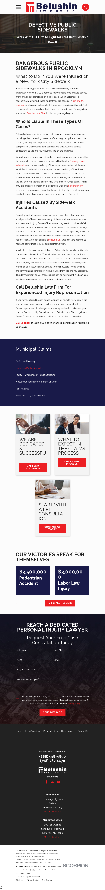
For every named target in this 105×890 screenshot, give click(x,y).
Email (56, 660)
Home (19, 731)
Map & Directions (52, 811)
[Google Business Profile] (52, 781)
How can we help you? (27, 679)
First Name (21, 650)
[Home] (51, 7)
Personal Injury (50, 731)
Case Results (67, 731)
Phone (19, 660)
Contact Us (83, 731)
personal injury (75, 185)
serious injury (54, 239)
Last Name (59, 650)
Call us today (23, 322)
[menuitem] (52, 361)
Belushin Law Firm (36, 113)
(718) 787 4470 (52, 761)
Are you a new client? (26, 669)
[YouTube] (58, 781)
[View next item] (42, 603)
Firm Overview (32, 731)
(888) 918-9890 (52, 756)
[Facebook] (46, 781)
